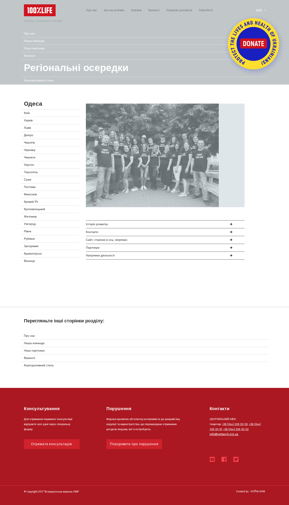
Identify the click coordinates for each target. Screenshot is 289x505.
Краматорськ (33, 253)
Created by (242, 491)
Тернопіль (31, 172)
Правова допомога (179, 10)
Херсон (29, 164)
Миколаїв (30, 194)
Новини (136, 10)
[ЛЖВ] (40, 10)
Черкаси (29, 157)
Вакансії (154, 10)
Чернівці (29, 150)
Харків (28, 120)
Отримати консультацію (51, 444)
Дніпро (28, 135)
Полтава (30, 187)
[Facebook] (224, 461)
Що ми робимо (114, 10)
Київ (27, 113)
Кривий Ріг (31, 201)
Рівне (27, 231)
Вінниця (29, 261)
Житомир (30, 216)
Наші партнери (34, 48)
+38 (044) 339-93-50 (235, 424)
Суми (27, 179)
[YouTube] (212, 461)
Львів (27, 127)
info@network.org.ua (224, 434)
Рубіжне (29, 238)
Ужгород (30, 224)
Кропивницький (34, 209)
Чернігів (29, 142)
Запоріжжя (31, 246)
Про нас (91, 10)
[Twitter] (235, 461)
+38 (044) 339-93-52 (236, 429)
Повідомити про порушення (134, 444)
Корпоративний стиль (39, 80)
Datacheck (206, 10)
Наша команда (34, 40)
